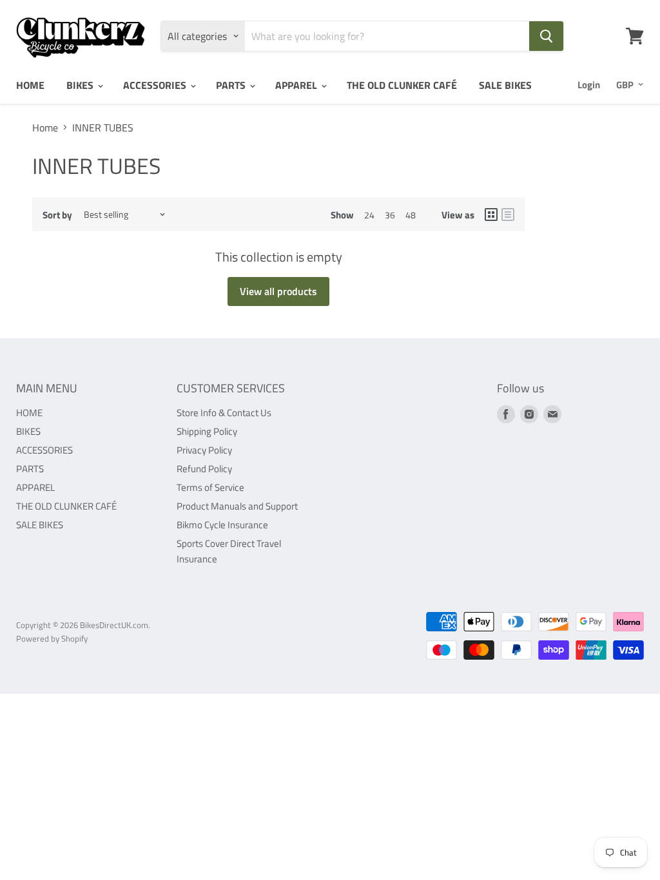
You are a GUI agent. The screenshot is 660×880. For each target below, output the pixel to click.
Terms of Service (210, 487)
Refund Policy (204, 468)
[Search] (546, 36)
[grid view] (491, 214)
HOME (30, 85)
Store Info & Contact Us (224, 412)
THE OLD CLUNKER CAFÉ (402, 85)
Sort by (57, 214)
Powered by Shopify (52, 638)
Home (45, 127)
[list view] (507, 214)
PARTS (232, 85)
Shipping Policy (207, 431)
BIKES (81, 85)
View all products (278, 291)
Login (589, 84)
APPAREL (297, 85)
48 (410, 215)
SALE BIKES (505, 85)
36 (390, 215)
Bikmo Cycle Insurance (222, 524)
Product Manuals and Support (237, 506)
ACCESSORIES (156, 85)
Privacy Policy (204, 450)
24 (369, 215)
